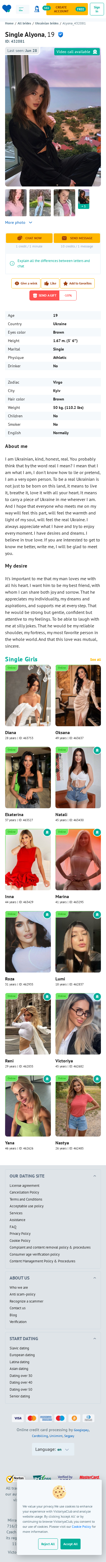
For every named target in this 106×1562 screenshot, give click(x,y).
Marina (62, 896)
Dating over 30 (21, 1376)
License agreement (24, 1185)
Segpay (69, 1436)
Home (9, 23)
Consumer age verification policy (35, 1254)
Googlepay (81, 1430)
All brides (24, 23)
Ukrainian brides (47, 23)
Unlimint (55, 1436)
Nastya (62, 1143)
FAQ (13, 1227)
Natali (61, 814)
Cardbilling (40, 1436)
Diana (10, 732)
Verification (18, 1322)
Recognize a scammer (26, 1301)
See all (95, 659)
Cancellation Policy (24, 1192)
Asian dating (19, 1369)
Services (16, 1213)
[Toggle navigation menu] (23, 9)
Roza (9, 979)
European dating (22, 1355)
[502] (38, 9)
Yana (9, 1143)
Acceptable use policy (27, 1206)
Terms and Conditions (26, 1199)
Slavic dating (19, 1348)
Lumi (60, 979)
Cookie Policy (81, 1526)
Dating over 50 (21, 1389)
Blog (13, 1315)
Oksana (62, 732)
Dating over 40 (21, 1382)
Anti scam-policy (22, 1294)
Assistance (17, 1220)
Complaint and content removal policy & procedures (50, 1247)
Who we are (19, 1287)
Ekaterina (14, 814)
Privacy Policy (20, 1233)
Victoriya (64, 1061)
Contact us (17, 1308)
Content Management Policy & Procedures (42, 1261)
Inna (9, 896)
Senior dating (20, 1396)
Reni (9, 1061)
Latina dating (19, 1362)
